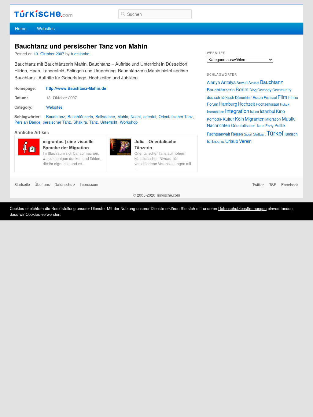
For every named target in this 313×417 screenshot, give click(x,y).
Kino (280, 111)
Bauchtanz (55, 116)
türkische (215, 141)
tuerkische (80, 53)
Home (21, 28)
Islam (254, 111)
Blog (252, 89)
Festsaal (270, 97)
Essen (257, 97)
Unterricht (108, 122)
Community (281, 89)
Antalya (228, 82)
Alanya (213, 82)
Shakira (80, 122)
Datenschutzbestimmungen (242, 208)
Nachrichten (218, 125)
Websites (46, 28)
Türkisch (291, 133)
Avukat (254, 82)
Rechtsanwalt (218, 134)
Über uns (42, 184)
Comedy (264, 89)
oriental (149, 116)
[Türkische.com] (43, 13)
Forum (212, 104)
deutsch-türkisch (220, 97)
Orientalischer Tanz (176, 116)
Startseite (22, 184)
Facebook (290, 184)
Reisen (237, 134)
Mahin (122, 116)
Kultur (228, 119)
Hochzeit (246, 104)
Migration (273, 119)
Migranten (254, 118)
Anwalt (242, 82)
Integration (237, 110)
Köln (239, 118)
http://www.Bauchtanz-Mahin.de (76, 88)
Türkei (275, 133)
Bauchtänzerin (80, 116)
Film (282, 96)
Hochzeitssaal (267, 104)
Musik (288, 118)
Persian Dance (27, 122)
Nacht (136, 116)
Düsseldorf (243, 97)
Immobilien (215, 111)
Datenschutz (64, 184)
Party (269, 125)
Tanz (93, 122)
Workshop (129, 122)
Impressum (89, 184)
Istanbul (267, 111)
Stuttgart (259, 134)
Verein (245, 141)
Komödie (214, 118)
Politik (279, 125)
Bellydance (105, 116)
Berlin (242, 89)
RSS (272, 184)
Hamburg (228, 103)
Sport (248, 134)
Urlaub (231, 141)
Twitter (258, 184)
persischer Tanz (57, 122)
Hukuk (284, 104)
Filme (293, 97)
